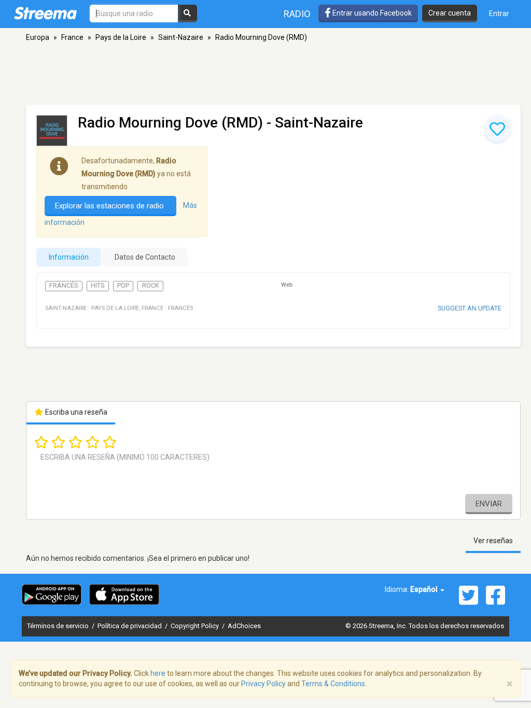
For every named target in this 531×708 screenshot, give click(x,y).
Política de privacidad (130, 626)
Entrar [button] (499, 13)
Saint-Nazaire (180, 37)
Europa (37, 37)
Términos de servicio (58, 626)
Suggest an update (469, 308)
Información (69, 257)
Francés (63, 285)
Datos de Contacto (145, 257)
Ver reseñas (493, 540)
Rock (150, 285)
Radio (297, 13)
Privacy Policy (263, 683)
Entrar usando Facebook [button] (371, 13)
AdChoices (244, 626)
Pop (123, 285)
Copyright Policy (195, 626)
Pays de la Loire (120, 37)
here (157, 673)
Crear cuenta (449, 13)
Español (424, 589)
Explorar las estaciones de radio (110, 205)
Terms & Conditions (333, 683)
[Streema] (45, 13)
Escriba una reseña (75, 412)
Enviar (489, 503)
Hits (97, 285)
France (72, 37)
